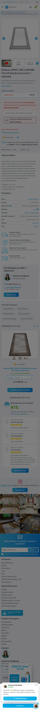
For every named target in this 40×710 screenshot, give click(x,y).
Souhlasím (20, 705)
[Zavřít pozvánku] (36, 685)
